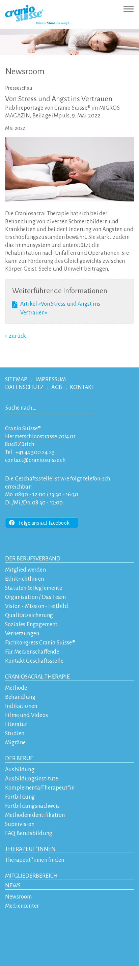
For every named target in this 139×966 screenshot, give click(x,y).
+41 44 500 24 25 (35, 452)
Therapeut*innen (30, 849)
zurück (17, 336)
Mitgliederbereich (31, 876)
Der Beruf (19, 758)
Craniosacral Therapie (37, 677)
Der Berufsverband (32, 559)
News (13, 886)
